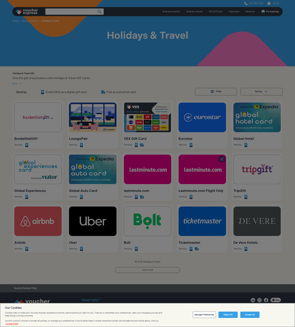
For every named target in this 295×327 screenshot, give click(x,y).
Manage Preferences (204, 314)
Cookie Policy (12, 324)
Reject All (228, 314)
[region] (147, 315)
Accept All (250, 314)
